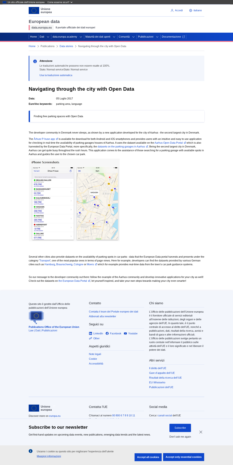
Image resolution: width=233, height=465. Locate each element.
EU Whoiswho (157, 382)
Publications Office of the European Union (54, 327)
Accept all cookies (148, 457)
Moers (90, 264)
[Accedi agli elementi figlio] (48, 37)
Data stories (66, 46)
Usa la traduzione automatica (55, 75)
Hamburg (50, 264)
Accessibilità (96, 363)
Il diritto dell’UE (157, 368)
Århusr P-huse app (44, 139)
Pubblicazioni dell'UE (161, 387)
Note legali (95, 354)
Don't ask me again (180, 436)
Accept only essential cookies (184, 457)
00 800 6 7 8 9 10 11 (123, 415)
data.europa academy (65, 36)
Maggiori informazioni (49, 456)
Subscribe (180, 427)
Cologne (78, 264)
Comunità (124, 36)
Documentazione (171, 36)
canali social (165, 415)
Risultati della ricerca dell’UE (165, 377)
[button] (195, 10)
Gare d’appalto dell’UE (162, 373)
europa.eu (55, 416)
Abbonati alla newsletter (102, 316)
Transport (44, 260)
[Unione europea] (40, 10)
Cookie (93, 359)
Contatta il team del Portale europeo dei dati (113, 311)
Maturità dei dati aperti (97, 36)
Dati (42, 36)
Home (33, 36)
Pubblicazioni (145, 36)
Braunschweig (64, 264)
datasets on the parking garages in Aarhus (121, 146)
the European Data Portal (72, 281)
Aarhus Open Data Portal (169, 142)
